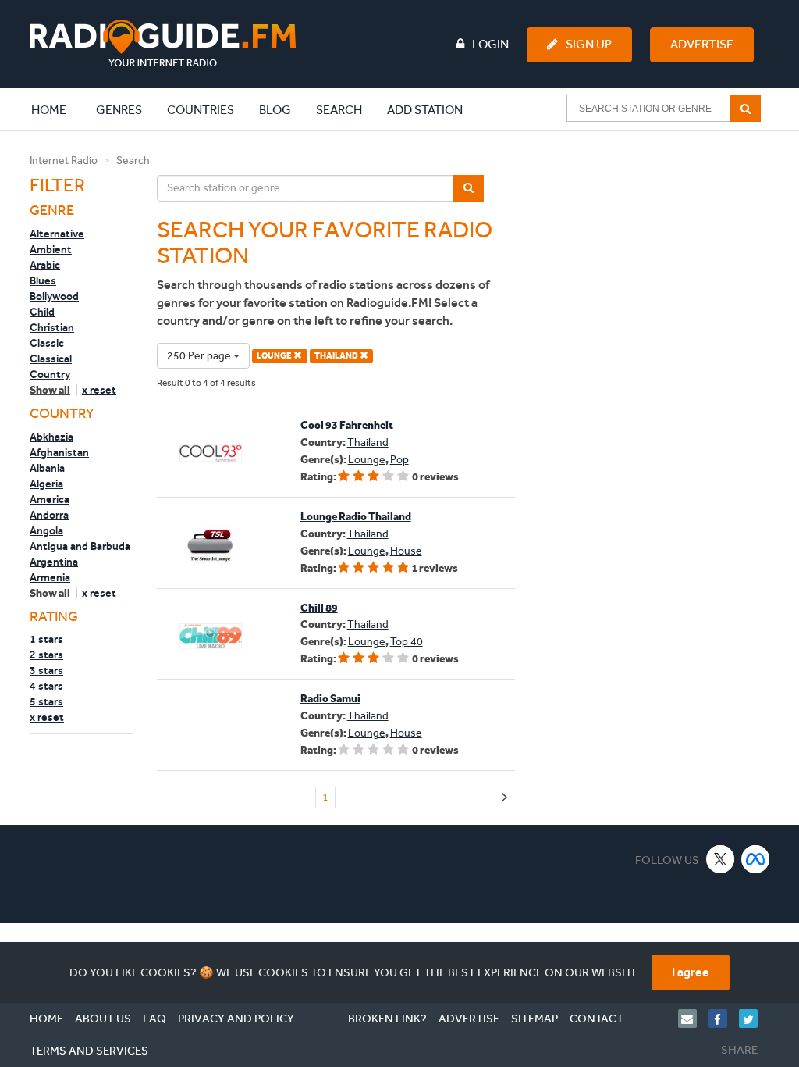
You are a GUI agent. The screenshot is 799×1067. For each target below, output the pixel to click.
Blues (43, 280)
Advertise (701, 44)
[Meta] (755, 859)
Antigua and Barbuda (80, 546)
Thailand (368, 442)
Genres (119, 109)
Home (57, 109)
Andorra (49, 515)
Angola (46, 530)
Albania (47, 468)
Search (339, 109)
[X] (720, 859)
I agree (690, 972)
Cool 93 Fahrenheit (346, 425)
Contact (596, 1019)
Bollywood (54, 296)
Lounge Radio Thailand (355, 516)
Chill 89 (319, 608)
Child (42, 311)
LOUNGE (275, 356)
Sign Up (589, 44)
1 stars (46, 639)
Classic (47, 343)
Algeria (46, 483)
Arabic (45, 265)
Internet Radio (64, 160)
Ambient (51, 249)
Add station (425, 109)
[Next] (504, 798)
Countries (200, 109)
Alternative (57, 233)
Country (50, 374)
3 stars (46, 670)
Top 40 (406, 641)
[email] (693, 1018)
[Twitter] (754, 1018)
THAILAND (337, 356)
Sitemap (534, 1019)
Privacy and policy (236, 1019)
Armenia (50, 577)
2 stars (46, 654)
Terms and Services (89, 1051)
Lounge (366, 459)
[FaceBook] (723, 1018)
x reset (99, 390)
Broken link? (387, 1019)
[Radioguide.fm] (163, 43)
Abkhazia (51, 436)
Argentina (54, 561)
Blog (275, 109)
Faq (154, 1019)
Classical (51, 358)
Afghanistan (59, 452)
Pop (399, 459)
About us (103, 1019)
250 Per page (200, 355)
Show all (50, 390)
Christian (52, 327)
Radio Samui (330, 698)
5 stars (46, 701)
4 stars (46, 686)
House (406, 551)
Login (490, 44)
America (49, 499)
